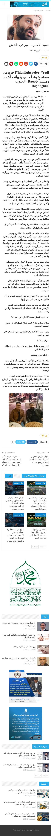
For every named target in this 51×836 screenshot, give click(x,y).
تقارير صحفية (40, 483)
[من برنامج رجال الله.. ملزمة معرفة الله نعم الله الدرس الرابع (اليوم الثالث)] (43, 756)
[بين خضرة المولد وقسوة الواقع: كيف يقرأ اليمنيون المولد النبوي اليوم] (43, 638)
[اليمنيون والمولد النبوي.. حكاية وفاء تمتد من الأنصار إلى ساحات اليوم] (36, 520)
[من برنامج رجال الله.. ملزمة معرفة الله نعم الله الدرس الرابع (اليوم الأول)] (43, 767)
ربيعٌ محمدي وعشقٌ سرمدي (24, 647)
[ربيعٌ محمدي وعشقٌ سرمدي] (43, 649)
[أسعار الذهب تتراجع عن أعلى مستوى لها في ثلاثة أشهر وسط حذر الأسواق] (43, 805)
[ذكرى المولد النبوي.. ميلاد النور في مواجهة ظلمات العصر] (43, 661)
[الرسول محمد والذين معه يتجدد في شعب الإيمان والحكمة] (43, 626)
